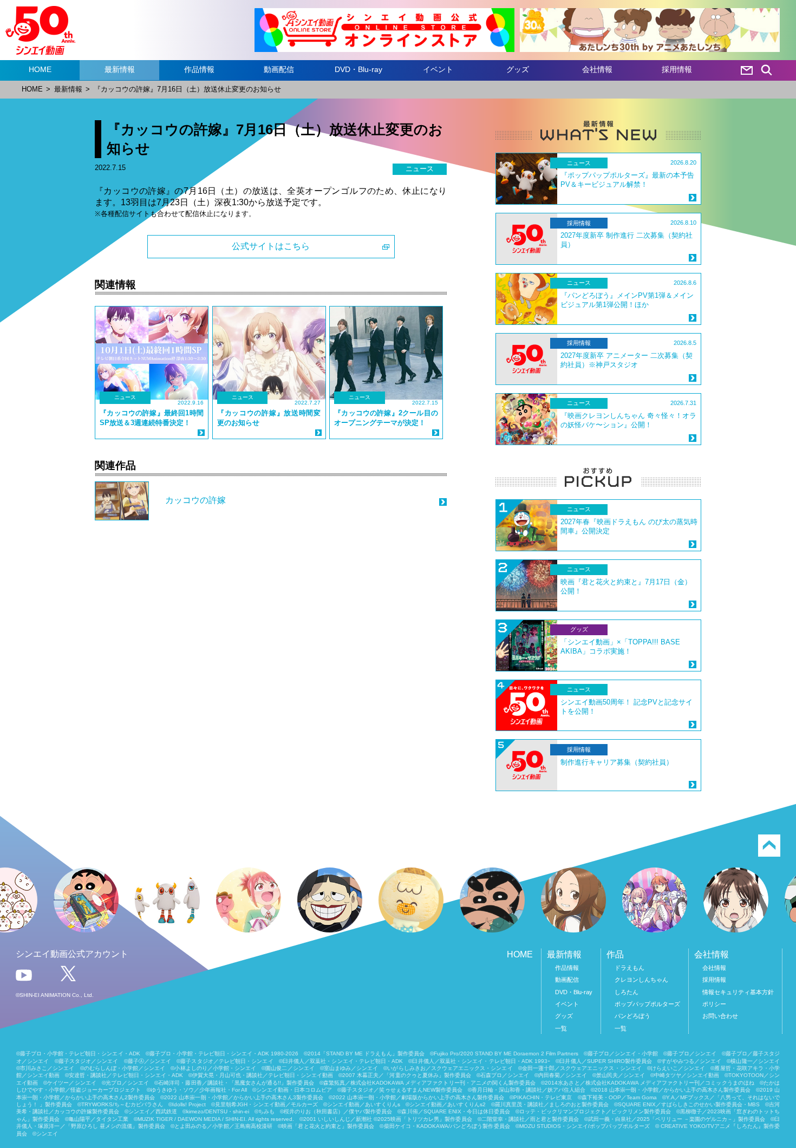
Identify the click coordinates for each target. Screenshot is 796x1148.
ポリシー (714, 1004)
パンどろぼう (632, 1016)
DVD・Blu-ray (358, 69)
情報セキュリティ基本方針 (738, 992)
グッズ (517, 69)
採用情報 (677, 69)
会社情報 (597, 69)
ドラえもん (629, 967)
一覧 (561, 1028)
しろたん (626, 992)
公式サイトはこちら (271, 246)
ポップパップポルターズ (647, 1004)
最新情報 (120, 69)
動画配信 (279, 69)
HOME (40, 69)
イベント (438, 69)
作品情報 (199, 69)
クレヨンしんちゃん (641, 979)
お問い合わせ (720, 1016)
